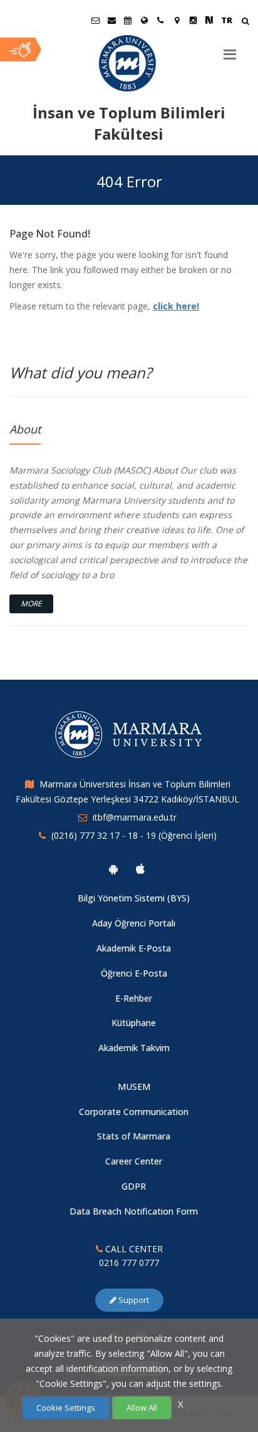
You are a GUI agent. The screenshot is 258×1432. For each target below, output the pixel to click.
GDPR (133, 1186)
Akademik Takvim (134, 1048)
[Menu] (230, 49)
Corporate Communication (133, 1112)
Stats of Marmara (133, 1136)
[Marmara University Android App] (113, 869)
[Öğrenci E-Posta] (95, 20)
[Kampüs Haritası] (176, 20)
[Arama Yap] (245, 22)
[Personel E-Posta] (111, 20)
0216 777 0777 (129, 1263)
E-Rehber (133, 998)
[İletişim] (160, 20)
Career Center (133, 1161)
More (31, 603)
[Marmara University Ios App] (140, 869)
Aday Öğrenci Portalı (133, 923)
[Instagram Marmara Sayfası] (193, 20)
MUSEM (134, 1086)
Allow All (141, 1407)
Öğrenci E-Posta (134, 973)
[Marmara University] (129, 63)
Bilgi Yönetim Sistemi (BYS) (134, 898)
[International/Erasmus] (144, 20)
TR (226, 20)
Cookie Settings (65, 1407)
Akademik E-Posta (133, 948)
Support (132, 1299)
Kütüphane (133, 1023)
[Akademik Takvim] (127, 20)
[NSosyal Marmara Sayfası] (209, 20)
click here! (176, 306)
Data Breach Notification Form (134, 1211)
